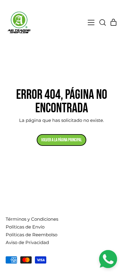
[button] (102, 22)
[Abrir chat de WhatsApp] (108, 259)
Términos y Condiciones (32, 219)
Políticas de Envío (25, 227)
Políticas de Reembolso (31, 234)
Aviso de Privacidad (27, 242)
